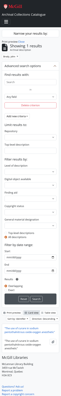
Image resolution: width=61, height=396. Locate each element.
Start (7, 251)
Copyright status (14, 206)
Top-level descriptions (21, 233)
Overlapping (15, 286)
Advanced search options (23, 66)
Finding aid (11, 192)
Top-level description (17, 144)
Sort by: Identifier (17, 318)
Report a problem (12, 390)
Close (21, 41)
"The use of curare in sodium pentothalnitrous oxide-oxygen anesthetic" (30, 330)
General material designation (22, 219)
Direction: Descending (44, 318)
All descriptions (17, 237)
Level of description (16, 165)
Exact (11, 290)
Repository (11, 131)
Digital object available (18, 179)
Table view (50, 312)
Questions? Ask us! (13, 386)
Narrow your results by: (31, 33)
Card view (33, 312)
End (7, 264)
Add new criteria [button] (16, 116)
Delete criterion (30, 105)
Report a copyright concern (18, 394)
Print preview (13, 312)
